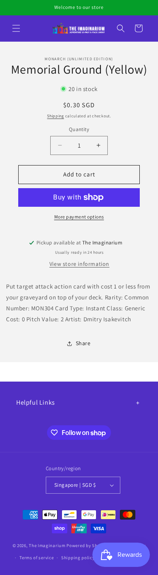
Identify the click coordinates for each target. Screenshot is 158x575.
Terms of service (36, 557)
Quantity (79, 129)
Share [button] (83, 343)
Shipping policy (78, 557)
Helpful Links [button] (35, 402)
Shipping (55, 116)
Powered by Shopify (87, 545)
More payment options (79, 217)
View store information (79, 263)
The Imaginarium (47, 545)
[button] (16, 28)
